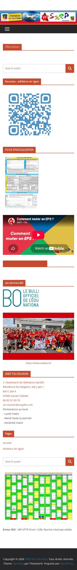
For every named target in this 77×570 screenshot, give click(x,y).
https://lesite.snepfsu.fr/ (38, 363)
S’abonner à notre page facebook (25, 264)
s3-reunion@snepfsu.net (18, 404)
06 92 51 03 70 (11, 400)
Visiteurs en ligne (13, 448)
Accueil (7, 443)
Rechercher (70, 68)
